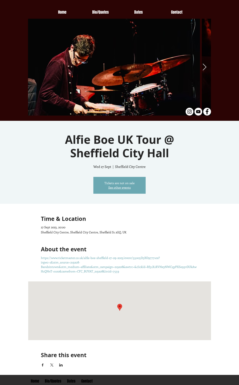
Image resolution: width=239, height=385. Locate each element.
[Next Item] (204, 67)
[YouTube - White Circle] (198, 112)
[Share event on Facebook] (42, 364)
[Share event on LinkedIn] (61, 364)
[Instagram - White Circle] (189, 112)
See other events (119, 187)
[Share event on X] (52, 364)
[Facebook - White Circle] (207, 112)
